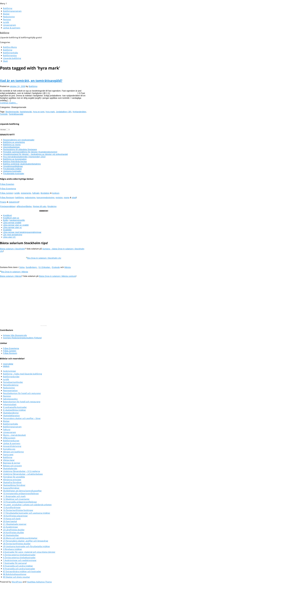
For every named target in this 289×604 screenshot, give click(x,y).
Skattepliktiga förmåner (14, 485)
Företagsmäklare (7, 206)
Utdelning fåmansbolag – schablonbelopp (23, 474)
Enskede (56, 267)
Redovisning (9, 16)
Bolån (5, 220)
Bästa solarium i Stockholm (12, 249)
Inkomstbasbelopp (11, 147)
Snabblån (7, 230)
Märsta (67, 267)
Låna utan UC (9, 237)
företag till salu (39, 206)
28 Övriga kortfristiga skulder (17, 543)
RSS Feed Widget (44, 325)
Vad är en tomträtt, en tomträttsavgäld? (31, 80)
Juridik (6, 22)
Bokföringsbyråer (11, 376)
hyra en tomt (38, 112)
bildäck (6, 366)
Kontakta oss (9, 449)
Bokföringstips (10, 55)
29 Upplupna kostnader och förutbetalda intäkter (26, 546)
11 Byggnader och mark (14, 496)
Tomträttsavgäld (16, 114)
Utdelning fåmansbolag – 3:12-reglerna (21, 471)
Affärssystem (9, 437)
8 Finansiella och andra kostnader (19, 568)
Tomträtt (3, 114)
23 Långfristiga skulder (14, 529)
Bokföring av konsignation (15, 159)
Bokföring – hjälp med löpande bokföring (22, 373)
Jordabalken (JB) (63, 112)
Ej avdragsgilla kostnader (15, 407)
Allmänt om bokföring (13, 451)
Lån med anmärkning (12, 234)
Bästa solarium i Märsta (10, 276)
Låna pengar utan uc (12, 227)
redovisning (30, 197)
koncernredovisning (45, 197)
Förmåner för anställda (14, 476)
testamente (26, 193)
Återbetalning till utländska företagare (20, 149)
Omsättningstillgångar (13, 166)
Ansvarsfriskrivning (12, 446)
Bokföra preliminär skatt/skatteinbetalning (22, 164)
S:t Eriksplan (44, 267)
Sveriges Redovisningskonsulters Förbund (22, 338)
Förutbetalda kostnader (13, 173)
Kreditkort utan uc (11, 218)
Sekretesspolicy (10, 398)
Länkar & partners (11, 27)
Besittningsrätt (12, 112)
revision (59, 197)
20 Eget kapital (10, 521)
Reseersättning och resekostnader (18, 140)
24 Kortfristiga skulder (13, 532)
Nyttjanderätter (79, 112)
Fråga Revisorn (7, 197)
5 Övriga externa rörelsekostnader (19, 554)
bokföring (19, 197)
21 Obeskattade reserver (14, 524)
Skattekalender (10, 468)
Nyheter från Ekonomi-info (15, 335)
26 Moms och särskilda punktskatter (20, 538)
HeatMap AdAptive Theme (39, 581)
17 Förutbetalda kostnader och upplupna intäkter (26, 513)
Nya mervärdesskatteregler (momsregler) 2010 (24, 157)
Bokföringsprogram (12, 11)
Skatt (5, 61)
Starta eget (8, 454)
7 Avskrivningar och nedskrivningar (19, 560)
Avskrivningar (9, 371)
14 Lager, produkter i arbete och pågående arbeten (27, 504)
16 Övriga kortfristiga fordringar (18, 510)
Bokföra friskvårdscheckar (15, 161)
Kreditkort (7, 215)
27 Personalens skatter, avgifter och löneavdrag (25, 540)
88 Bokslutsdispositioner (14, 574)
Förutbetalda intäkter (12, 169)
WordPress (17, 581)
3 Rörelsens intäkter (12, 549)
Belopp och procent (12, 465)
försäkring (51, 206)
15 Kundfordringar (12, 507)
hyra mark (50, 112)
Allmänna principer (12, 479)
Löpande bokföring (12, 58)
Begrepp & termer (11, 462)
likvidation (45, 193)
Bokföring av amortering (14, 142)
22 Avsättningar (10, 526)
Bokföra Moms (10, 47)
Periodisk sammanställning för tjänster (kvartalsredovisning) (30, 152)
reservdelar (8, 364)
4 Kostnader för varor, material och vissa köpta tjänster (29, 552)
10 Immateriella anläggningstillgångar (21, 493)
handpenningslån (17, 220)
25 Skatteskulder (11, 535)
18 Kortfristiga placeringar (15, 515)
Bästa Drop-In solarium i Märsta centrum (57, 276)
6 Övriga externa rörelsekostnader (19, 557)
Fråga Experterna (8, 188)
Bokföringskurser (11, 440)
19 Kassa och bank (12, 518)
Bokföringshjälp (10, 52)
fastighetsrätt (26, 112)
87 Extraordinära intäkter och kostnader (22, 571)
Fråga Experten (7, 184)
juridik (17, 193)
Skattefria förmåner (12, 482)
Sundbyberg (31, 267)
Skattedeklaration (11, 415)
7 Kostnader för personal (15, 563)
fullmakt (35, 193)
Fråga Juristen (6, 193)
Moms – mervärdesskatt (14, 435)
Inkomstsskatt (9, 404)
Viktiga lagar (9, 460)
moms (66, 197)
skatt (74, 197)
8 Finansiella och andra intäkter (18, 565)
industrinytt (14, 202)
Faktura (6, 429)
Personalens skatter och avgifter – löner (22, 418)
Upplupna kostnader (12, 171)
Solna (21, 267)
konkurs (55, 193)
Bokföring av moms (12, 144)
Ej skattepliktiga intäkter (14, 410)
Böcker (6, 13)
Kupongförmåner (11, 487)
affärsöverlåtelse (24, 206)
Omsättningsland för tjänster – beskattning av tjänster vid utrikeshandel (35, 154)
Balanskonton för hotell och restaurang (21, 401)
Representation (10, 390)
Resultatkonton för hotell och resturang (22, 393)
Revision (7, 19)
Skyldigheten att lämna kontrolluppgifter (22, 490)
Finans (3, 202)
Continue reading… (9, 103)
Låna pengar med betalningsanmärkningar (22, 232)
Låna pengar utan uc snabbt (16, 225)
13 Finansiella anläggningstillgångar (20, 501)
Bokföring (7, 8)
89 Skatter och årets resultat (16, 577)
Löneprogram (9, 25)
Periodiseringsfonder (13, 382)
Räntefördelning (10, 384)
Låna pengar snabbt (12, 222)
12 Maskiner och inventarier (16, 499)
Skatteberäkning (11, 412)
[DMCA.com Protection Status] (43, 211)
